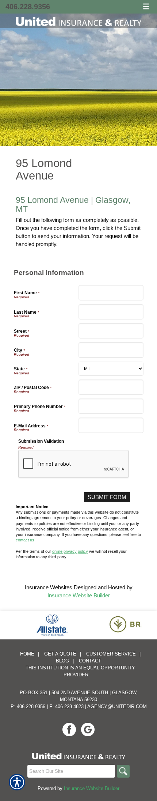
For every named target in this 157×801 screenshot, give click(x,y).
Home (27, 654)
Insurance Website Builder (78, 595)
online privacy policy (70, 551)
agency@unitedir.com (117, 706)
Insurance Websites (48, 587)
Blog (62, 661)
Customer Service (111, 654)
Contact (90, 661)
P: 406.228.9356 (28, 706)
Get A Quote (60, 654)
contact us (25, 540)
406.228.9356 (27, 7)
